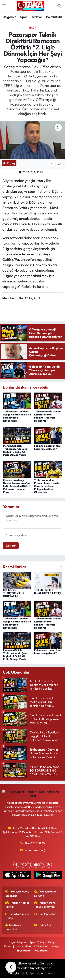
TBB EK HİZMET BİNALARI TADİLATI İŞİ (47, 591)
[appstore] (17, 875)
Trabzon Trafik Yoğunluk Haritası (45, 904)
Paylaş (11, 163)
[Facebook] (16, 865)
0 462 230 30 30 (35, 843)
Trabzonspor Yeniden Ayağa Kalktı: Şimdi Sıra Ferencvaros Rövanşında (17, 416)
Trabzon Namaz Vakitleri (17, 904)
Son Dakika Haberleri (14, 927)
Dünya (52, 942)
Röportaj (8, 946)
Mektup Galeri (24, 946)
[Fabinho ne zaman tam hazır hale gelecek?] (48, 435)
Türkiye (36, 17)
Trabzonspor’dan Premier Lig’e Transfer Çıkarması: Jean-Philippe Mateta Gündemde (47, 486)
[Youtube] (36, 865)
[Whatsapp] (42, 865)
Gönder (11, 545)
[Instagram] (29, 865)
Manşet (55, 946)
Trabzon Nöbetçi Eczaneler (17, 893)
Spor (23, 17)
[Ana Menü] (4, 6)
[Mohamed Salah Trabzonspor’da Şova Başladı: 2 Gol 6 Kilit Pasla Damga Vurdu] (17, 435)
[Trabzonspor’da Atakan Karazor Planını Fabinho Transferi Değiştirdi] (48, 400)
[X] (23, 865)
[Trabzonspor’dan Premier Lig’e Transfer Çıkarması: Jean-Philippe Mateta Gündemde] (48, 469)
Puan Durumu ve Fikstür (17, 916)
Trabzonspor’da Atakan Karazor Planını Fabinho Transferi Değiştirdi (47, 416)
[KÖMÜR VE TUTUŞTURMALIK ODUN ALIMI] (17, 580)
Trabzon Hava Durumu (45, 893)
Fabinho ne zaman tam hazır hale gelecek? (47, 447)
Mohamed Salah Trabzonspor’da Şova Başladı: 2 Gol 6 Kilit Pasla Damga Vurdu (15, 450)
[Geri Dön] (10, 967)
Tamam (51, 973)
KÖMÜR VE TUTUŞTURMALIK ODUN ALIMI (13, 593)
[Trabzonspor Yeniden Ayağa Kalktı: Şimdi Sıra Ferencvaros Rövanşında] (17, 400)
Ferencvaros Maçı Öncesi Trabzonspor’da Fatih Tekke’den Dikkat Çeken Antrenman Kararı (16, 486)
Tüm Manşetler (47, 914)
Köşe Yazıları (41, 950)
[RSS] (49, 865)
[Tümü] (60, 567)
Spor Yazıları (24, 950)
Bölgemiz (9, 17)
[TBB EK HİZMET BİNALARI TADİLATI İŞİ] (48, 580)
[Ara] (59, 6)
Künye (11, 942)
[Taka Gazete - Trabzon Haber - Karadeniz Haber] (30, 5)
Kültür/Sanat (41, 946)
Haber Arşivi (46, 925)
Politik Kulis (54, 17)
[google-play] (48, 875)
